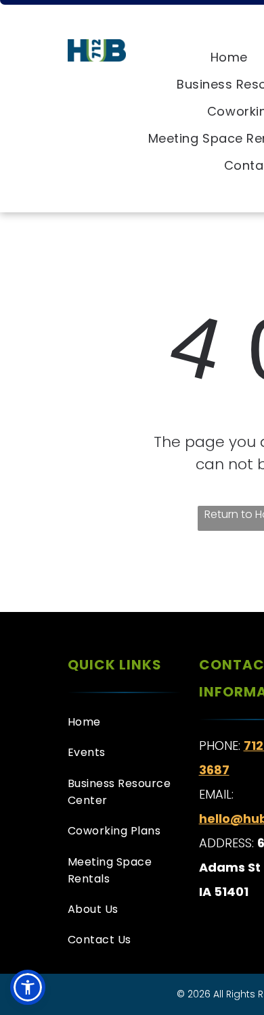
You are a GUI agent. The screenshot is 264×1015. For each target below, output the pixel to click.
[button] (28, 987)
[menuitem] (229, 57)
